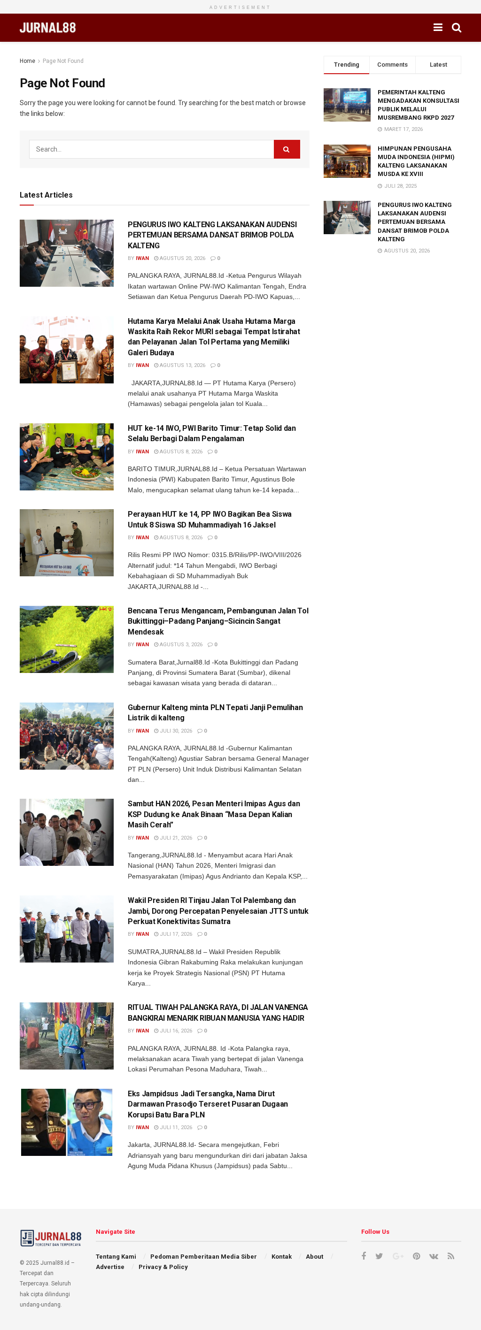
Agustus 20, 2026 (181, 258)
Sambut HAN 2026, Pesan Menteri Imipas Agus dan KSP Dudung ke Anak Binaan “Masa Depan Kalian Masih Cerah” (214, 814)
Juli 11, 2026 (175, 1127)
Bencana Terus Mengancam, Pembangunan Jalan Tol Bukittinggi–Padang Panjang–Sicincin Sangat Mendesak (218, 621)
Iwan (142, 258)
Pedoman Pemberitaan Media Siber (203, 1256)
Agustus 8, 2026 (180, 452)
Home (27, 61)
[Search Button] (287, 149)
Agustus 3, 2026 (180, 645)
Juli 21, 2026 (175, 838)
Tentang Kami (116, 1256)
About (314, 1256)
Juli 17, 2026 (175, 934)
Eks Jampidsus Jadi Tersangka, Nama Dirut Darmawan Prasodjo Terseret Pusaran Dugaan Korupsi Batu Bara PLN (208, 1104)
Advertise (110, 1266)
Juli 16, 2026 (175, 1031)
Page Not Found (63, 61)
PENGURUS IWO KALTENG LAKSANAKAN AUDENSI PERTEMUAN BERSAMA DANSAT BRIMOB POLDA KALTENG (212, 235)
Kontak (282, 1256)
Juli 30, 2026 (175, 731)
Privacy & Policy (163, 1266)
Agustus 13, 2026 (181, 365)
